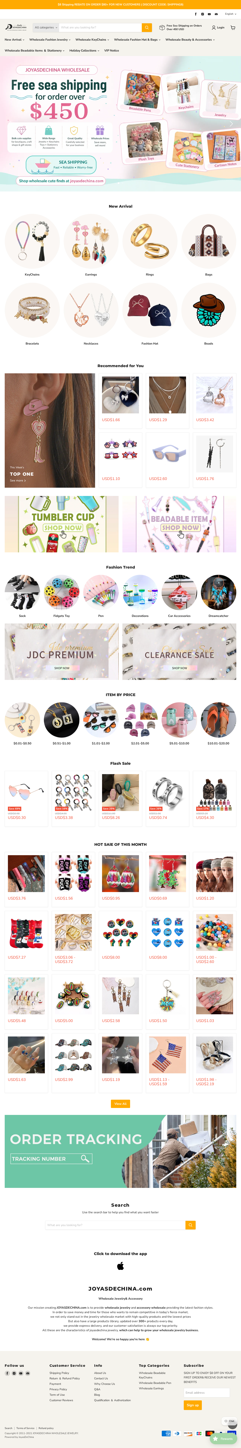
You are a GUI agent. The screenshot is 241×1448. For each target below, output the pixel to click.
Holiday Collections (83, 51)
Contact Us (101, 1378)
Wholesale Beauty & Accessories (189, 40)
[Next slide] (230, 124)
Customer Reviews (61, 1400)
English (229, 14)
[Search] (147, 27)
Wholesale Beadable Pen (155, 1383)
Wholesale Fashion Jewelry (48, 40)
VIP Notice (111, 51)
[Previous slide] (10, 124)
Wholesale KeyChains (91, 40)
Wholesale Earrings (151, 1388)
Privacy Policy (58, 1389)
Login (220, 27)
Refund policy (46, 1428)
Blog (97, 1395)
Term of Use (57, 1395)
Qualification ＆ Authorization (112, 1400)
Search (8, 1428)
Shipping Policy (59, 1373)
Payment (55, 1384)
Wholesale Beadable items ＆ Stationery (33, 51)
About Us (100, 1373)
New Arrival (13, 40)
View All (120, 1104)
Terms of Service (25, 1428)
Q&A (97, 1389)
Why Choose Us (104, 1384)
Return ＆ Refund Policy (65, 1378)
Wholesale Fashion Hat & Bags (136, 40)
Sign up (193, 1405)
